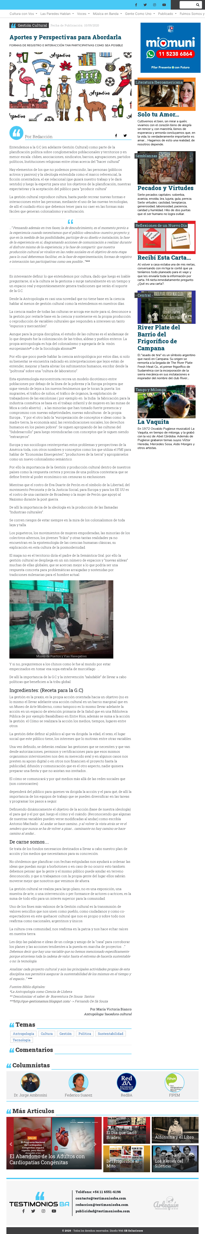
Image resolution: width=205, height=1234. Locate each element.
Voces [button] (82, 14)
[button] (61, 619)
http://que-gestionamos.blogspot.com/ (42, 1001)
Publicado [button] (166, 14)
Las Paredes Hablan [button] (55, 14)
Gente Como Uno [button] (139, 14)
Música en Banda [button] (106, 14)
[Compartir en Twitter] (125, 136)
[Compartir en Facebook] (116, 136)
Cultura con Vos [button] (22, 14)
